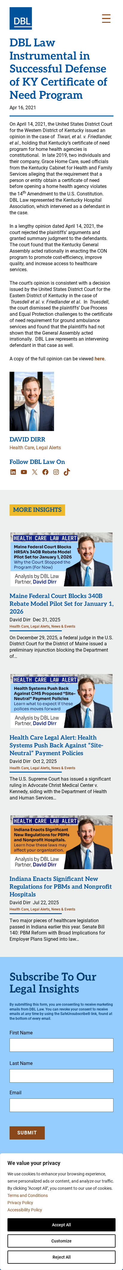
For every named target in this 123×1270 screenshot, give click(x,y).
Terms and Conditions (27, 1195)
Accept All (61, 1224)
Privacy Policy (20, 1202)
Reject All (62, 1257)
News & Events (63, 626)
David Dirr (27, 439)
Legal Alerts (48, 447)
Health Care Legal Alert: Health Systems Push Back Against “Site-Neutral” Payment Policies (56, 745)
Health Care (22, 447)
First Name (21, 1033)
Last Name (21, 1063)
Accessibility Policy (24, 1209)
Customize (61, 1241)
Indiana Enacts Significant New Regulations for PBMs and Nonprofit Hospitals (61, 887)
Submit (27, 1133)
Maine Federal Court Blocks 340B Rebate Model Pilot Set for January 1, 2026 (61, 604)
